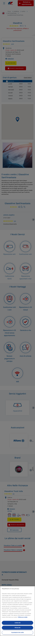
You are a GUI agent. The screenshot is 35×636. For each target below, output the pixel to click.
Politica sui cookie (22, 617)
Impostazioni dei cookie (17, 632)
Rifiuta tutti (17, 627)
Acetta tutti (17, 622)
